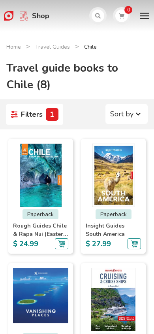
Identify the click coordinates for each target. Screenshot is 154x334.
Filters (37, 114)
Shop (40, 16)
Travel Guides (52, 47)
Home (13, 47)
